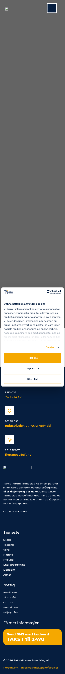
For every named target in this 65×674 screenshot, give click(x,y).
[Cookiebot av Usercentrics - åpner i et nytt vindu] (46, 292)
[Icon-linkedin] (14, 520)
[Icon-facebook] (6, 520)
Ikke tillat (32, 379)
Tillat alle (32, 357)
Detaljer (50, 347)
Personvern (10, 667)
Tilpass (30, 368)
